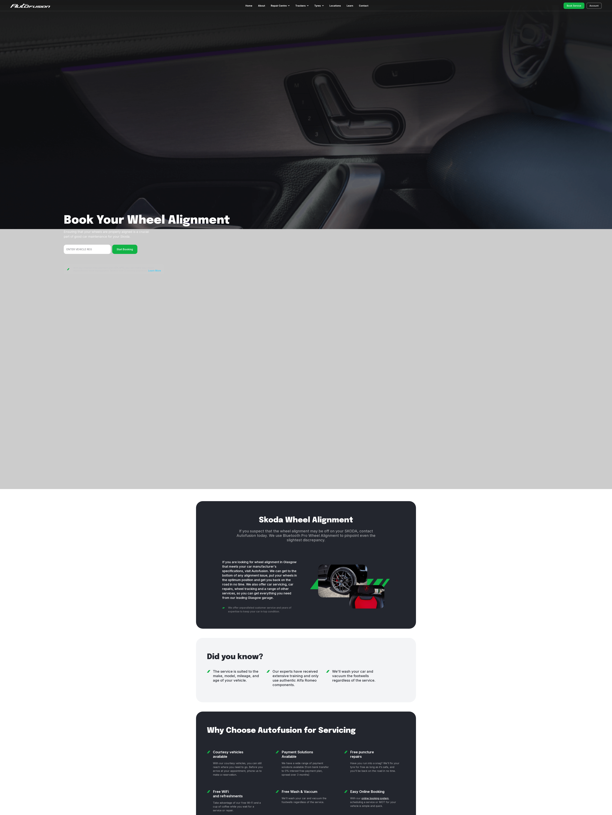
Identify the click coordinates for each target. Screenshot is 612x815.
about (261, 5)
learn (350, 5)
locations (335, 5)
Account (594, 5)
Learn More (154, 270)
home (248, 5)
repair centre (279, 5)
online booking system (375, 798)
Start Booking (125, 249)
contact (363, 5)
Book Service (574, 5)
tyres (317, 5)
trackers (300, 5)
